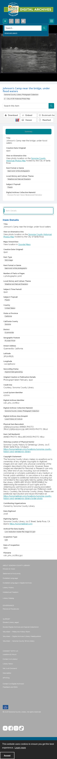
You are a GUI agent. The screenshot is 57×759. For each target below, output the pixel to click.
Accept (7, 755)
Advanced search (10, 33)
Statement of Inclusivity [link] (12, 573)
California (8, 316)
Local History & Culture (13, 419)
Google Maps (24, 244)
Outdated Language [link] (10, 578)
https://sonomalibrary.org (21, 524)
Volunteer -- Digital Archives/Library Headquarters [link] (22, 636)
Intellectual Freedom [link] (10, 592)
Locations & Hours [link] (9, 654)
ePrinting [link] (6, 678)
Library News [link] (8, 664)
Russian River (10, 341)
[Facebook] (10, 728)
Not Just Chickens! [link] (10, 668)
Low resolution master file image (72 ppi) (20, 532)
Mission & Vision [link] (9, 569)
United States (10, 308)
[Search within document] (51, 106)
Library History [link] (8, 587)
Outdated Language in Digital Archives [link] (17, 583)
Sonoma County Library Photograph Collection (21, 95)
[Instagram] (16, 728)
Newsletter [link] (7, 673)
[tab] (28, 131)
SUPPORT (6, 619)
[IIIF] (17, 120)
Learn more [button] (20, 748)
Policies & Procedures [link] (11, 609)
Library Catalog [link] (8, 598)
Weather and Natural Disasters (19, 179)
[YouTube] (5, 728)
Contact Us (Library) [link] (10, 659)
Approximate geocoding (14, 372)
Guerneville (9, 333)
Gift (6, 540)
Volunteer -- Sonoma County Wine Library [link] (18, 641)
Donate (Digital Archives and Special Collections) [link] (20, 627)
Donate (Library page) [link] (11, 622)
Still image (9, 260)
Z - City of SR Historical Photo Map (17, 99)
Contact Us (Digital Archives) (13, 684)
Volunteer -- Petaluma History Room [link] (16, 632)
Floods (10, 187)
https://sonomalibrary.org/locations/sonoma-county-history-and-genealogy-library (27, 450)
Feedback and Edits (10, 687)
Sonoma (8, 324)
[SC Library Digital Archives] (28, 9)
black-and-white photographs (19, 171)
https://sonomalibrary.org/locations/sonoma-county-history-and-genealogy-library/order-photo (27, 497)
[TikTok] (21, 728)
